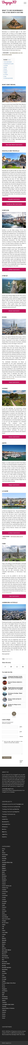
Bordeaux (4, 876)
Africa (3, 848)
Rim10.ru (4, 829)
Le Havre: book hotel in (14, 533)
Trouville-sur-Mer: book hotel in (14, 204)
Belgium (4, 868)
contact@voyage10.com (7, 788)
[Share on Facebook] (5, 667)
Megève (4, 942)
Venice (3, 1014)
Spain (3, 992)
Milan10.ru (4, 831)
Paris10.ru (4, 816)
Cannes (4, 883)
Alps (3, 850)
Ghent (3, 913)
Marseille (4, 940)
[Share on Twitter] (11, 667)
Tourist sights (8, 659)
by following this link (10, 141)
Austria (4, 860)
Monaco (4, 948)
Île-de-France (5, 922)
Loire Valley (5, 932)
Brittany (4, 878)
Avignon (4, 864)
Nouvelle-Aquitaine (6, 967)
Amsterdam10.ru (6, 824)
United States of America (8, 1008)
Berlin (3, 872)
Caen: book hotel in (14, 596)
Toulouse (4, 1002)
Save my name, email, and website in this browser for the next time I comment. (13, 742)
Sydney (3, 1000)
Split (3, 994)
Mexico (3, 944)
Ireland (3, 924)
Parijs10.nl (16, 811)
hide (9, 59)
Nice (3, 959)
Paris (19, 50)
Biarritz (3, 874)
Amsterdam (5, 854)
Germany (4, 911)
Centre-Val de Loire (6, 885)
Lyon (3, 936)
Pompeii (4, 977)
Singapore (4, 989)
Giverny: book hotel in (14, 437)
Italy (3, 926)
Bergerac (4, 870)
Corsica (4, 893)
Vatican (4, 1012)
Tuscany (4, 1006)
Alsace (3, 852)
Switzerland (5, 998)
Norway (4, 965)
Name (21, 727)
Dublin (3, 905)
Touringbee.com (19, 804)
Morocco (4, 954)
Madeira (4, 938)
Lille (3, 928)
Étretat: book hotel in (14, 311)
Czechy (4, 899)
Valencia (4, 1010)
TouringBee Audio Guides (8, 1004)
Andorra (4, 856)
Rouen (3, 987)
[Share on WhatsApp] (17, 667)
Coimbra (4, 889)
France (3, 909)
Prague (3, 981)
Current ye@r (21, 761)
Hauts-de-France (6, 919)
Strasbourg (4, 996)
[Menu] (23, 3)
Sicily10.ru (4, 836)
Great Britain (5, 917)
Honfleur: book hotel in (14, 269)
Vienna (3, 1016)
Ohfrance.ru (5, 826)
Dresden (4, 903)
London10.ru (5, 819)
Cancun (4, 882)
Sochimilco (4, 990)
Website (21, 736)
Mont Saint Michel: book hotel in (14, 144)
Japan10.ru (4, 834)
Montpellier (4, 952)
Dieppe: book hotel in (14, 485)
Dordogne (4, 901)
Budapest (4, 880)
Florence (4, 907)
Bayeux (3, 866)
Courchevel (4, 895)
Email (21, 732)
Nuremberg (4, 969)
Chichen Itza (5, 887)
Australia (4, 858)
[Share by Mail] (23, 667)
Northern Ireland (6, 963)
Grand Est (4, 915)
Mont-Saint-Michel (6, 950)
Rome (3, 985)
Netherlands (5, 955)
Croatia (4, 897)
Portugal (4, 979)
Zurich (3, 1018)
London (4, 934)
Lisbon (3, 930)
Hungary (4, 920)
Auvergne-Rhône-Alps (7, 862)
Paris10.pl (16, 809)
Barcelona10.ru (5, 821)
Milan (3, 946)
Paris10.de (17, 806)
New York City (5, 957)
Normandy (4, 961)
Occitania (4, 973)
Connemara (5, 891)
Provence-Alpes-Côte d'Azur (9, 983)
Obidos (3, 971)
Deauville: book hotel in (14, 199)
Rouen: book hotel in (14, 382)
